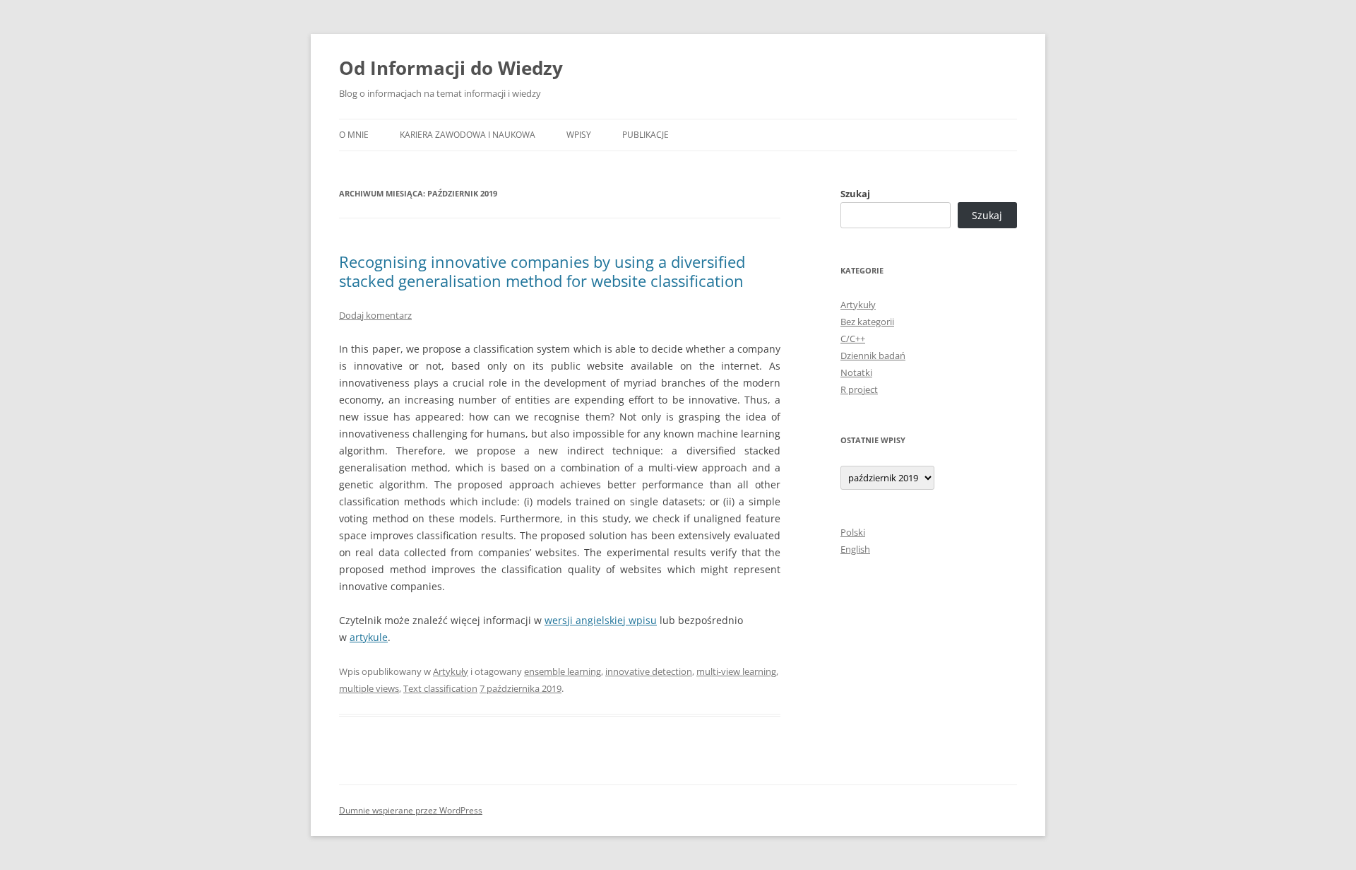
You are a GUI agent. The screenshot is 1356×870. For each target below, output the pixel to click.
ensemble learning (562, 671)
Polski (852, 532)
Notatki (856, 372)
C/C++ (852, 338)
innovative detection (648, 671)
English (855, 549)
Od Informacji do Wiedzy (451, 68)
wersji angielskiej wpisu (601, 620)
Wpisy (578, 135)
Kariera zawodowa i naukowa (467, 135)
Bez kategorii (867, 321)
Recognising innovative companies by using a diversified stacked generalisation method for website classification (542, 270)
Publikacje (645, 135)
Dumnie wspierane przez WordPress (410, 810)
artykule (369, 637)
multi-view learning (736, 671)
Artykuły (450, 671)
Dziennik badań (872, 355)
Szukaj (855, 193)
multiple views (369, 688)
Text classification (440, 688)
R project (859, 389)
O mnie (354, 135)
